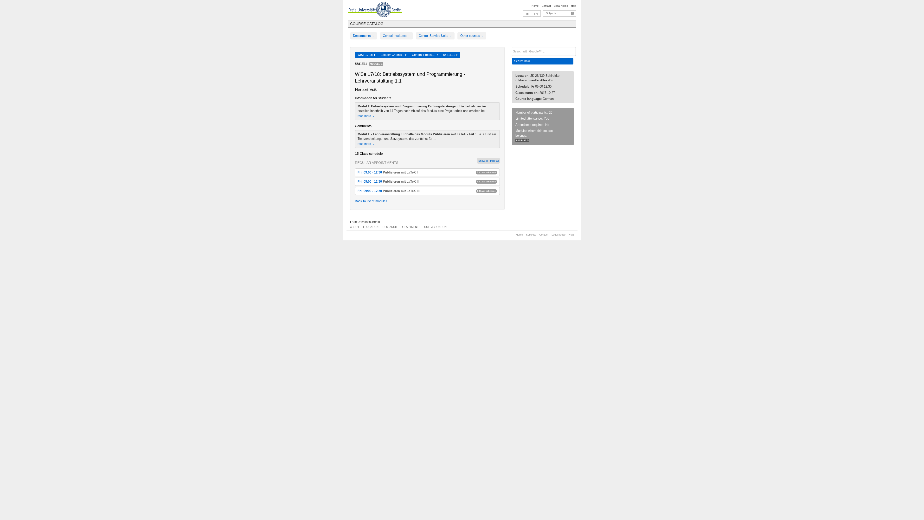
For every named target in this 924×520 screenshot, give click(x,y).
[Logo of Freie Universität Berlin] (375, 10)
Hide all (494, 160)
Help (573, 5)
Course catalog (367, 24)
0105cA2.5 (522, 140)
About (354, 226)
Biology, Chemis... (393, 54)
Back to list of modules (371, 201)
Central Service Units (434, 36)
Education (371, 226)
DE (528, 14)
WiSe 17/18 (366, 54)
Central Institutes (395, 36)
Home (535, 5)
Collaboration (435, 226)
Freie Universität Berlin (365, 222)
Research (390, 226)
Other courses (470, 36)
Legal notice (561, 5)
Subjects (551, 13)
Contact (546, 5)
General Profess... (424, 54)
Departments (362, 36)
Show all (483, 160)
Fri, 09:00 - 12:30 (427, 172)
